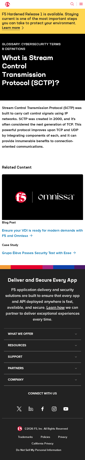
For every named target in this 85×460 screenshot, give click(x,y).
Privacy (62, 437)
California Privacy (42, 443)
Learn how (55, 307)
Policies (45, 437)
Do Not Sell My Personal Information (38, 450)
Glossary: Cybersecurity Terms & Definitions (31, 46)
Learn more (11, 28)
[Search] (72, 4)
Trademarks (25, 437)
